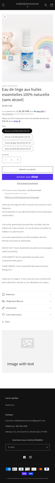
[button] (3, 5)
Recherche (9, 405)
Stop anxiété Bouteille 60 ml (18, 149)
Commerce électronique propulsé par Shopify (35, 478)
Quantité (5, 155)
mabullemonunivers (16, 478)
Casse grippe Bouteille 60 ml (18, 143)
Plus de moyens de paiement (27, 183)
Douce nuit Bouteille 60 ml (17, 131)
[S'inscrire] (47, 447)
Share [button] (7, 322)
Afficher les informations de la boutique (22, 197)
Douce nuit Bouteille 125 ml (17, 137)
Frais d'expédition (7, 114)
